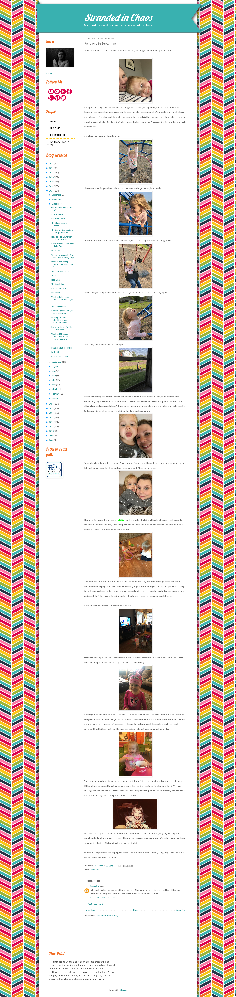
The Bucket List (57, 135)
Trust (53, 276)
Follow (49, 74)
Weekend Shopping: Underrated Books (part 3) (62, 264)
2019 (51, 182)
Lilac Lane (55, 280)
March (54, 389)
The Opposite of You (60, 271)
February (55, 394)
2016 (51, 404)
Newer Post (90, 910)
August (55, 366)
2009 (51, 436)
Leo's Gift (55, 251)
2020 (51, 177)
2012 (51, 422)
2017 (51, 191)
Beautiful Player (58, 219)
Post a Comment (95, 904)
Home (136, 910)
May (54, 380)
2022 (51, 168)
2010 (51, 431)
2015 (51, 409)
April (54, 385)
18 (52, 344)
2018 (51, 186)
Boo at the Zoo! (58, 288)
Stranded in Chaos (118, 17)
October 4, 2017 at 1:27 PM (102, 898)
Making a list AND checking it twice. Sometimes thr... (60, 320)
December (56, 195)
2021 (51, 173)
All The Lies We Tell (59, 356)
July (53, 371)
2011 (51, 427)
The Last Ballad (57, 284)
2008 (51, 440)
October (55, 204)
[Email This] (124, 866)
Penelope (95, 870)
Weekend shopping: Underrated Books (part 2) (62, 299)
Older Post (181, 910)
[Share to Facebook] (132, 866)
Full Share (55, 293)
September (57, 362)
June (54, 376)
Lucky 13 (55, 352)
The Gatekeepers (58, 306)
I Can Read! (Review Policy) (57, 143)
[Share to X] (129, 866)
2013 (51, 418)
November (56, 199)
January (55, 398)
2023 (51, 164)
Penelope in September (61, 348)
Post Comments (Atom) (107, 915)
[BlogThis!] (127, 866)
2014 (51, 413)
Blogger (123, 990)
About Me (55, 128)
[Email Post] (119, 866)
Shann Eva (94, 886)
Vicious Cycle (57, 215)
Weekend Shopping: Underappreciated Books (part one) (60, 336)
